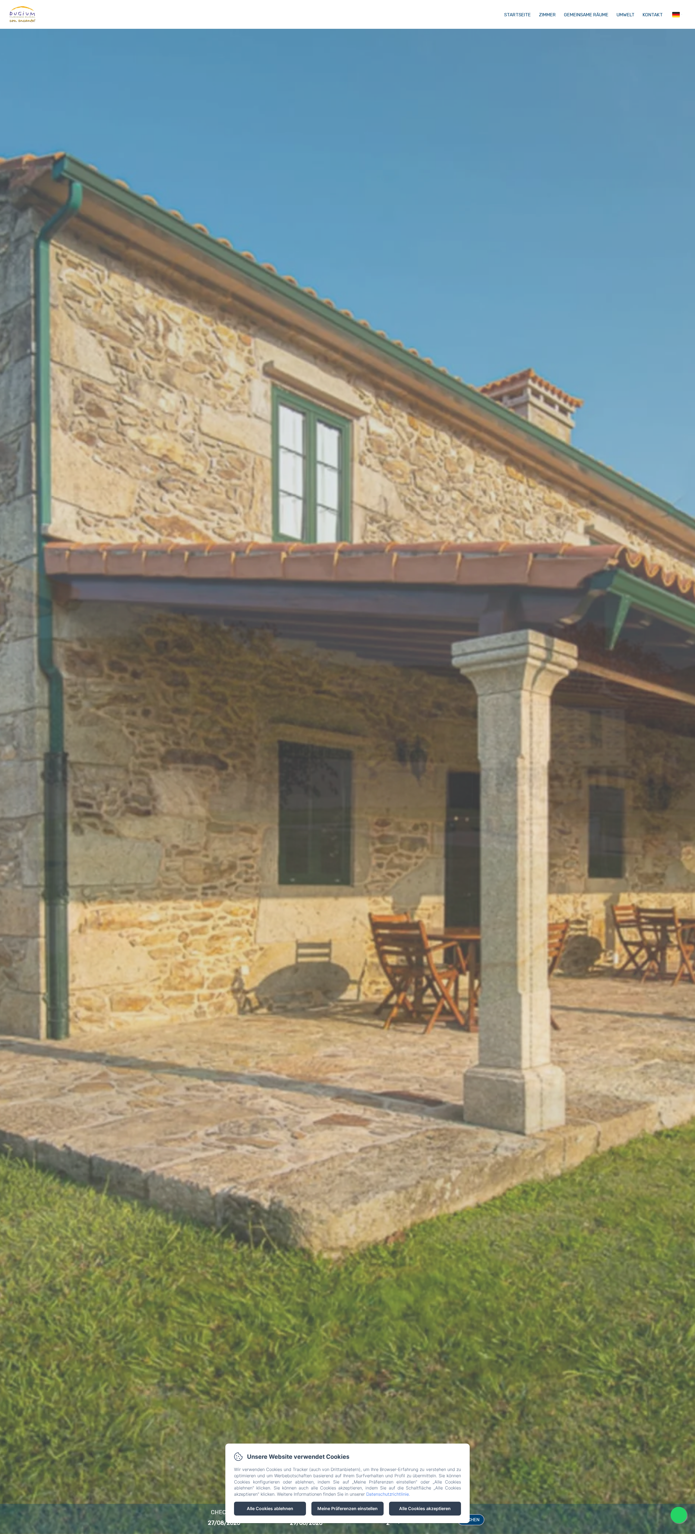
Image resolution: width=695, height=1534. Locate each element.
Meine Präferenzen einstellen (347, 1508)
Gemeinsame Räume (586, 14)
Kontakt (653, 14)
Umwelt (625, 14)
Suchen (470, 1519)
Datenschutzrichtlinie (387, 1494)
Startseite (517, 14)
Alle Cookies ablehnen (270, 1508)
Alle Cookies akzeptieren (425, 1508)
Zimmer (547, 14)
